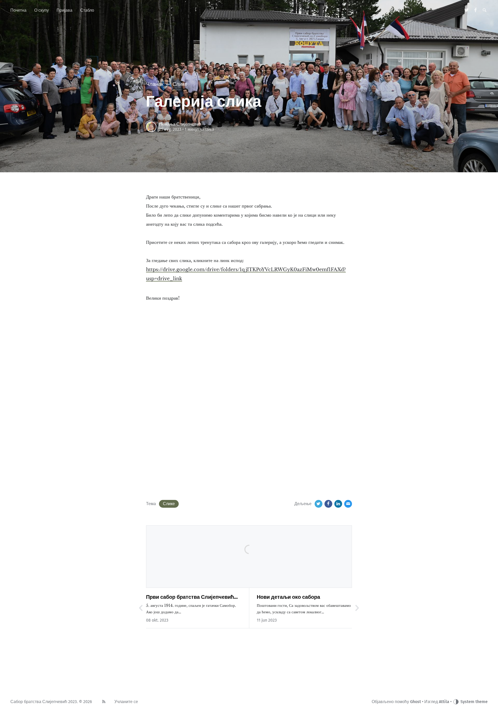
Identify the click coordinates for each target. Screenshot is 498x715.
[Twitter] (467, 10)
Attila (444, 701)
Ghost (415, 701)
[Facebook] (475, 10)
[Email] (348, 504)
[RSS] (104, 701)
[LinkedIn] (338, 504)
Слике (169, 503)
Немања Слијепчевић (180, 124)
